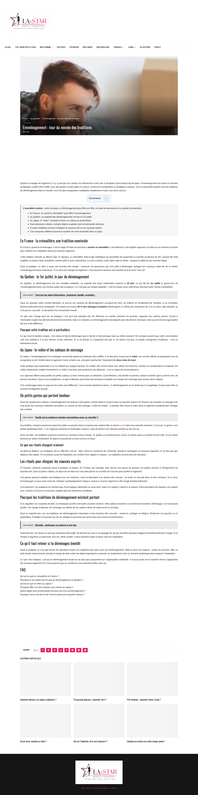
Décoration (74, 47)
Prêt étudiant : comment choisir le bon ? (144, 699)
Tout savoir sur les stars (25, 47)
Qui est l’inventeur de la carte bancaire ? (90, 741)
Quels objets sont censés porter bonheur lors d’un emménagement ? (52, 591)
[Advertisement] (144, 21)
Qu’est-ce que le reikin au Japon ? (36, 583)
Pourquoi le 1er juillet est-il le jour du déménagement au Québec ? (51, 580)
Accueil (8, 47)
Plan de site (86, 788)
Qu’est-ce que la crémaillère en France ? (39, 576)
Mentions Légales (100, 788)
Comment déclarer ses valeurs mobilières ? (38, 699)
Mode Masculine (103, 47)
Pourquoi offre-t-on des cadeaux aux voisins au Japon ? (46, 587)
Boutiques (61, 47)
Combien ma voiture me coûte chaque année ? (146, 741)
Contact (157, 47)
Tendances (117, 47)
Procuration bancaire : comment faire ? (90, 699)
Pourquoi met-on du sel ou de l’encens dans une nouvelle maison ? (52, 594)
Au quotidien (145, 47)
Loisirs (131, 47)
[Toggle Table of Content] (105, 198)
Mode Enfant (88, 47)
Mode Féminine (45, 47)
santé (122, 425)
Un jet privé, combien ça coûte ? (33, 741)
